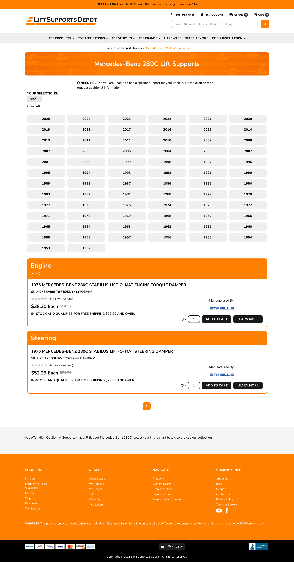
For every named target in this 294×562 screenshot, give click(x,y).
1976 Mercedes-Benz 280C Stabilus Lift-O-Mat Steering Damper (102, 351)
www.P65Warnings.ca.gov (248, 523)
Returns (94, 494)
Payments (31, 503)
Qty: (184, 319)
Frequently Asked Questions (36, 486)
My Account (213, 15)
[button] (238, 15)
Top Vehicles (122, 38)
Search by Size (196, 38)
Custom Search (162, 484)
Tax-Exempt (32, 508)
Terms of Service (226, 504)
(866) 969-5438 (185, 15)
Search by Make (162, 489)
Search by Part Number (167, 499)
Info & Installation (227, 38)
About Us (222, 479)
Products (158, 479)
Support (221, 489)
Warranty (94, 499)
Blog (219, 484)
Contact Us (223, 494)
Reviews (30, 493)
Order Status (97, 479)
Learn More (248, 319)
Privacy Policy (224, 499)
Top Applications (91, 38)
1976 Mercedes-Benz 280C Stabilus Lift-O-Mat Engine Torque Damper (108, 285)
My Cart (30, 479)
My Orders (95, 489)
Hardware (172, 38)
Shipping (30, 498)
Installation (96, 504)
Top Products (60, 38)
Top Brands (148, 38)
